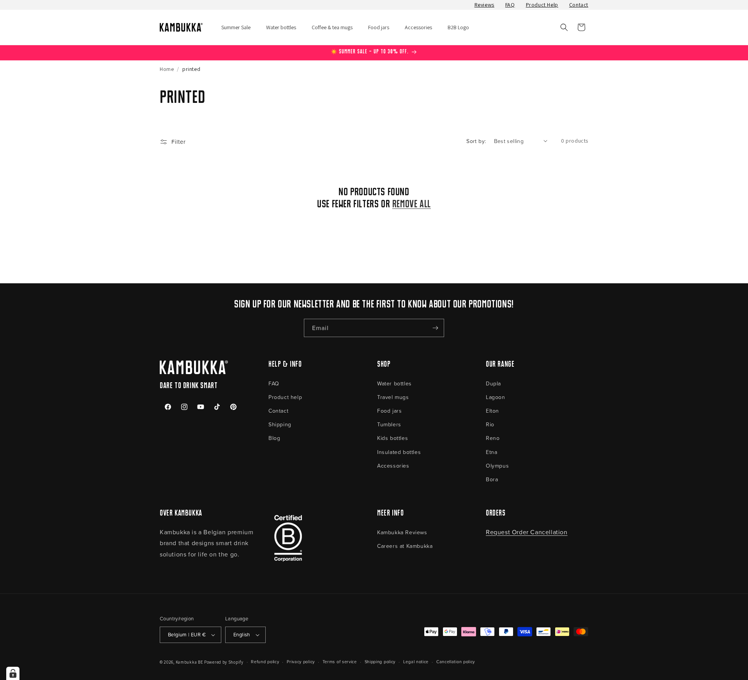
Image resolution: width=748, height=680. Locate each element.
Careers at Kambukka (404, 545)
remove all (411, 204)
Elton (492, 410)
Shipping (279, 424)
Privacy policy (301, 661)
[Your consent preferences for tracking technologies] (12, 673)
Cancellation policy (455, 661)
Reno (492, 438)
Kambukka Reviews (402, 532)
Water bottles (394, 383)
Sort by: (476, 141)
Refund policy (265, 661)
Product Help (542, 4)
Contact (578, 4)
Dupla (493, 383)
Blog (274, 438)
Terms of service (340, 661)
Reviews (484, 4)
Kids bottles (392, 438)
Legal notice (416, 661)
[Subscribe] (435, 328)
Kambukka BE (189, 662)
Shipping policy (380, 661)
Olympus (497, 465)
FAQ (510, 4)
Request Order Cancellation (527, 532)
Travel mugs (393, 397)
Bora (492, 479)
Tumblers (389, 424)
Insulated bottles (399, 452)
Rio (490, 424)
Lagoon (495, 397)
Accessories (393, 465)
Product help (285, 397)
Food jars (389, 410)
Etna (491, 452)
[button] (564, 27)
